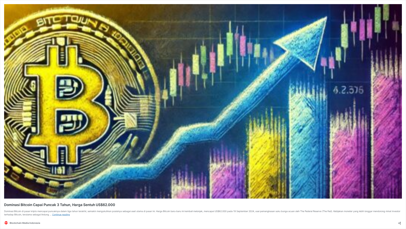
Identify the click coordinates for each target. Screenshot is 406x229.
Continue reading (61, 214)
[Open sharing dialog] (399, 222)
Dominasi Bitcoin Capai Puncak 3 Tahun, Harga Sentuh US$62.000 (59, 205)
